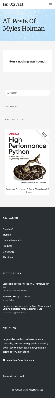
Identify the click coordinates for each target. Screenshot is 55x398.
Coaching (8, 229)
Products (7, 246)
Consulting (8, 251)
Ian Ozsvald (11, 106)
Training (7, 234)
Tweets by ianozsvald (14, 376)
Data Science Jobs (13, 240)
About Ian (8, 257)
